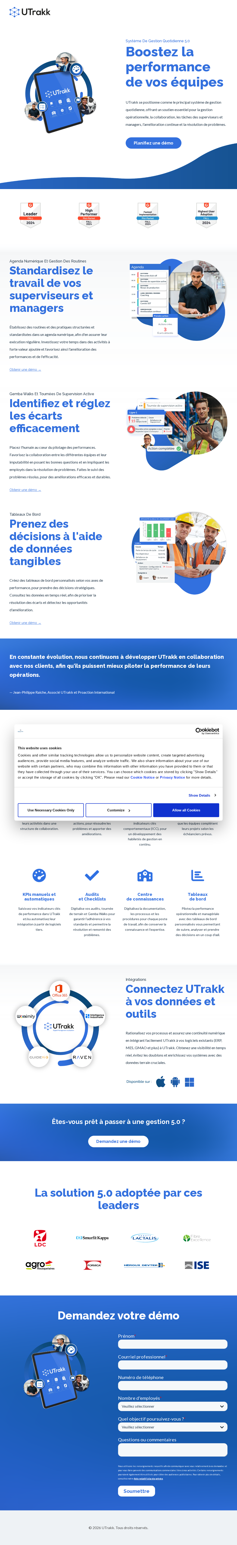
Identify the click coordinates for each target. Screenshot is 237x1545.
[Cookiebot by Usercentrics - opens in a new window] (199, 731)
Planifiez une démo (153, 143)
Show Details (199, 795)
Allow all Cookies (186, 810)
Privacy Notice (172, 777)
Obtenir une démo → (25, 369)
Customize (116, 810)
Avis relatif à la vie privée (148, 1479)
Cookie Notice (143, 777)
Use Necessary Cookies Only (51, 810)
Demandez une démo (118, 1141)
